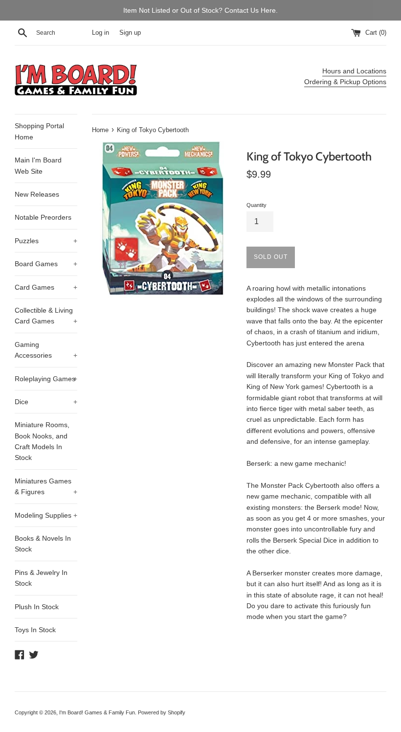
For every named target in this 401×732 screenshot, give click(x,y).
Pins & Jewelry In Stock (41, 578)
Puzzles (46, 241)
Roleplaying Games (46, 379)
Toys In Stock (35, 630)
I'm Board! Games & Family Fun (97, 712)
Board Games (46, 264)
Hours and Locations (354, 71)
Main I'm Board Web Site (38, 165)
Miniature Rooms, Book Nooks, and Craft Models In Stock (42, 441)
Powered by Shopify (161, 712)
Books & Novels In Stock (43, 543)
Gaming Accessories (46, 350)
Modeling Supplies (46, 515)
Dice (46, 402)
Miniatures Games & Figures (46, 486)
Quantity (256, 205)
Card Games (46, 287)
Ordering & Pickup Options (345, 82)
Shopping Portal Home (39, 131)
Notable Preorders (43, 217)
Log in (100, 32)
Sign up (130, 32)
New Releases (37, 194)
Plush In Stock (37, 607)
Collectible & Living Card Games (46, 315)
